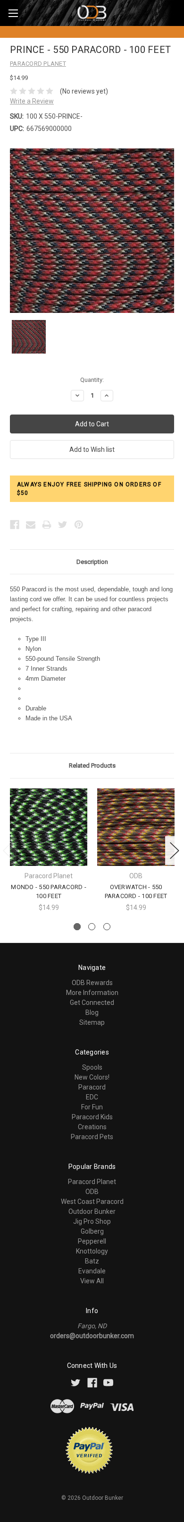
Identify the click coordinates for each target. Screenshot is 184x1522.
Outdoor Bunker (92, 1211)
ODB (92, 1191)
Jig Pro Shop (92, 1221)
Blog (92, 1012)
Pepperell (92, 1241)
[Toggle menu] (13, 13)
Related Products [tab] (92, 765)
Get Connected (92, 1002)
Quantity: (92, 379)
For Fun (92, 1107)
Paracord (92, 1087)
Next (174, 850)
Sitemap (92, 1022)
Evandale (92, 1271)
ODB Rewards (92, 982)
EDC (92, 1097)
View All (92, 1281)
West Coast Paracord (92, 1201)
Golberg (92, 1231)
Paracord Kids (92, 1117)
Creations (92, 1127)
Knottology (92, 1251)
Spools (92, 1067)
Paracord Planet (92, 1181)
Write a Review (32, 101)
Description (92, 561)
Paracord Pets (92, 1137)
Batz (92, 1261)
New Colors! (92, 1077)
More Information (92, 992)
